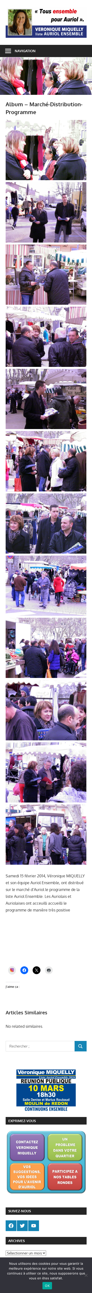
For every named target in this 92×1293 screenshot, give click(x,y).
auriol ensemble (49, 923)
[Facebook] (11, 1225)
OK (47, 1286)
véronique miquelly (72, 943)
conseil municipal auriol (46, 950)
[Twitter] (22, 1225)
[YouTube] (33, 1225)
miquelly (68, 923)
